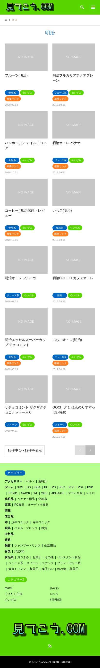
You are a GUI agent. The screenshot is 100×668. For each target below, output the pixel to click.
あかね (54, 588)
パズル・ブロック (26, 528)
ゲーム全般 (75, 493)
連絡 (8, 539)
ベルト (30, 481)
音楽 (8, 551)
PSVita (12, 493)
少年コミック (20, 522)
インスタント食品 (69, 557)
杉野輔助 (56, 599)
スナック (48, 563)
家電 (8, 504)
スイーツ (32, 563)
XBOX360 (57, 493)
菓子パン (48, 569)
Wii (35, 493)
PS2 (62, 487)
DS (29, 487)
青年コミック (41, 522)
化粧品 (9, 499)
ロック (54, 594)
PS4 (80, 487)
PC (46, 487)
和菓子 (34, 569)
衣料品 (9, 534)
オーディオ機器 (38, 504)
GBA (37, 487)
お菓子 (37, 557)
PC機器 (19, 504)
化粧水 (42, 499)
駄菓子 (74, 569)
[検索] (82, 7)
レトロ (90, 493)
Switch (25, 493)
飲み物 (61, 569)
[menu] (92, 7)
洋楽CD (19, 551)
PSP (90, 487)
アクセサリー (13, 481)
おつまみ (23, 557)
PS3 (71, 487)
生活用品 (50, 545)
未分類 (9, 516)
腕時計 (42, 481)
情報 (8, 510)
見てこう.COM (39, 661)
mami (8, 588)
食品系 (9, 557)
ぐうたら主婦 (13, 594)
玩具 (8, 528)
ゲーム (9, 487)
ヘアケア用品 (26, 499)
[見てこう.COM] (30, 7)
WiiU (44, 493)
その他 (49, 557)
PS (54, 487)
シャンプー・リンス (27, 545)
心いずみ (11, 599)
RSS (50, 646)
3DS (20, 487)
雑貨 (44, 528)
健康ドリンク (17, 569)
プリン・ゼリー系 (69, 563)
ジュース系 (15, 563)
